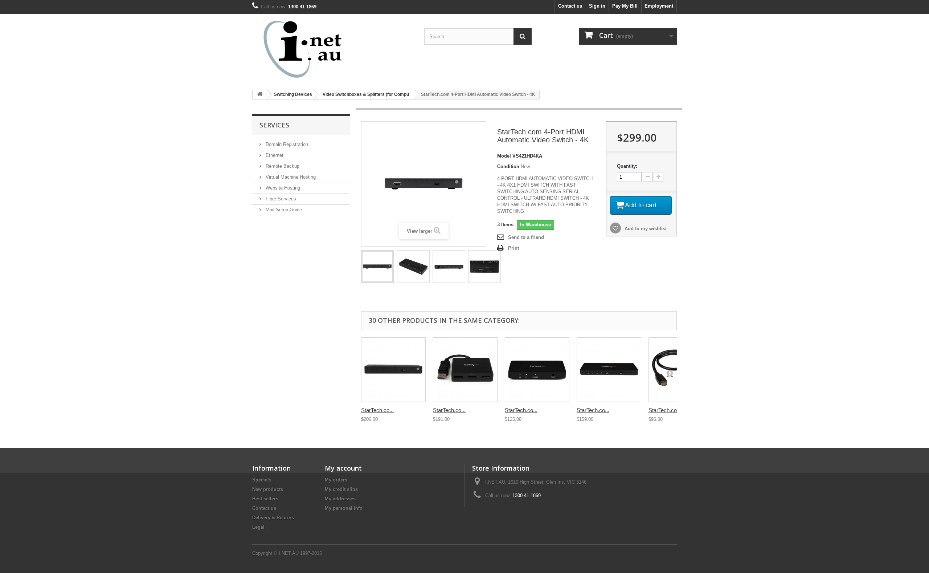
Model (504, 156)
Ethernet (273, 155)
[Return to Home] (260, 94)
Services (274, 125)
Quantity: (627, 166)
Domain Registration (286, 144)
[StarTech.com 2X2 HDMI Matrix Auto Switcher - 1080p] (393, 369)
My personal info (344, 508)
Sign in (597, 6)
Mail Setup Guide (283, 209)
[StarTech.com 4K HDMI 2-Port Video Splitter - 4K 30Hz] (537, 369)
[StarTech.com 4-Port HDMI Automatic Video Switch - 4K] (377, 267)
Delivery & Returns (273, 517)
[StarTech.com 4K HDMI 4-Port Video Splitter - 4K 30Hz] (609, 369)
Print (513, 248)
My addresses (340, 498)
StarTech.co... (377, 410)
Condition (508, 166)
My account (343, 468)
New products (267, 489)
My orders (336, 480)
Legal (258, 527)
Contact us (570, 6)
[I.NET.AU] (319, 49)
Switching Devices (293, 94)
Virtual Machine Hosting (290, 177)
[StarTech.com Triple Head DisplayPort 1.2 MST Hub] (465, 369)
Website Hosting (282, 188)
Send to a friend (526, 237)
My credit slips (341, 489)
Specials (261, 480)
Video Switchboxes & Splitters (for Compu (366, 94)
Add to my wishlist (645, 228)
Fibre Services (280, 199)
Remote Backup (281, 166)
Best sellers (265, 498)
